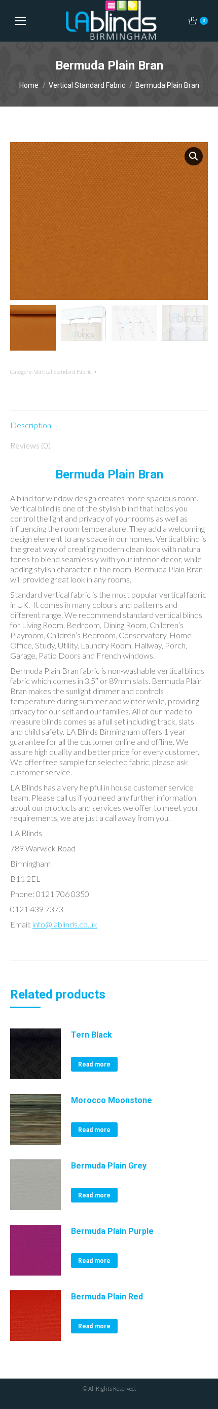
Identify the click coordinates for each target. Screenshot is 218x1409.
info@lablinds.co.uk (64, 924)
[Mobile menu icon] (20, 21)
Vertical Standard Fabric (63, 371)
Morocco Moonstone (111, 1100)
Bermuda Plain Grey (109, 1166)
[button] (194, 156)
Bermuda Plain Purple (112, 1231)
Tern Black (91, 1035)
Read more (94, 1064)
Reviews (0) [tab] (30, 445)
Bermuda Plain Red (107, 1296)
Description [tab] (30, 425)
